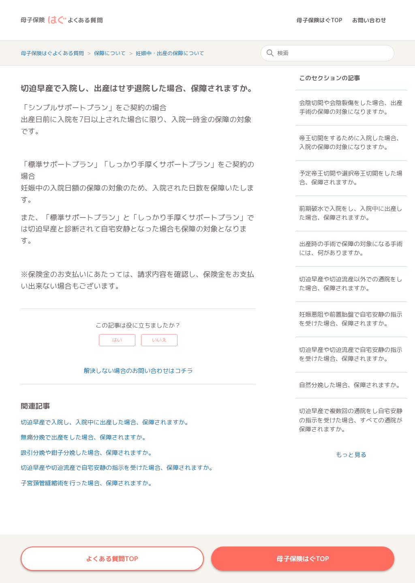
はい (117, 340)
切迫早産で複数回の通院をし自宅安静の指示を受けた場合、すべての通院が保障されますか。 (350, 420)
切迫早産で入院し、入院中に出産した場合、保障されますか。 (106, 422)
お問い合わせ (369, 20)
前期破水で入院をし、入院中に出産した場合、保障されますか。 (350, 213)
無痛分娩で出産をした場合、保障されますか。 (84, 437)
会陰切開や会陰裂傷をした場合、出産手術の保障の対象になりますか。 (350, 107)
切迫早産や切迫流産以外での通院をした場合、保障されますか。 (350, 284)
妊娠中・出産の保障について (170, 53)
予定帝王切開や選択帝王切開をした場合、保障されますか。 (350, 178)
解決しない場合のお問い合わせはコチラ (138, 371)
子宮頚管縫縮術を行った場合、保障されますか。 (87, 483)
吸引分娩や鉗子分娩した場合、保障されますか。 (87, 452)
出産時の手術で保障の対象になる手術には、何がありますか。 (350, 248)
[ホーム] (159, 20)
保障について (110, 53)
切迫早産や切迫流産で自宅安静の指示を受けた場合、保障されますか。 (118, 467)
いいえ (159, 340)
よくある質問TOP (112, 558)
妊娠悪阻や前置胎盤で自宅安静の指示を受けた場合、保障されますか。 (350, 319)
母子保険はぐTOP (319, 20)
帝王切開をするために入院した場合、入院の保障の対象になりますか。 (350, 143)
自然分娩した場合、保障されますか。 (350, 385)
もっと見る (351, 454)
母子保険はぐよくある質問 (52, 53)
